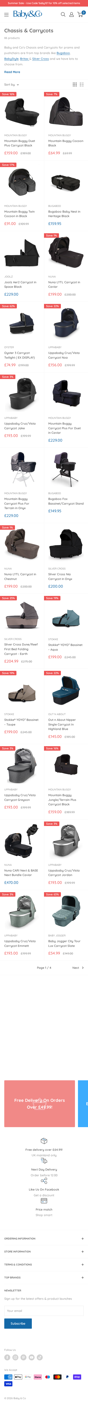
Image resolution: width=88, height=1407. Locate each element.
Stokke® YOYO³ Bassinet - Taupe (21, 722)
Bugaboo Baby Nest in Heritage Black (64, 214)
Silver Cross (40, 59)
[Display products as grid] (75, 84)
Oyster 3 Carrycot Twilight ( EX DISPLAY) (19, 355)
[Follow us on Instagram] (15, 1357)
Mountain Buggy (15, 135)
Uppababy (55, 347)
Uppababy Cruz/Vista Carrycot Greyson (20, 797)
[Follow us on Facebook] (7, 1357)
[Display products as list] (82, 84)
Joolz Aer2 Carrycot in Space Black (20, 284)
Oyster (9, 347)
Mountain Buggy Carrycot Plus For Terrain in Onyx (16, 503)
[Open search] (63, 14)
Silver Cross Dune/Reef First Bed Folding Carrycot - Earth (21, 649)
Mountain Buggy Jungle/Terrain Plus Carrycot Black (62, 799)
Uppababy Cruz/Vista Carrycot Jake (20, 426)
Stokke (53, 639)
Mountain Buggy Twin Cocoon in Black (19, 214)
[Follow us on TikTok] (40, 1357)
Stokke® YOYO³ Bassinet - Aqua (65, 647)
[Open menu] (6, 14)
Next (75, 968)
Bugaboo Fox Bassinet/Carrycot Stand (66, 501)
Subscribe (18, 1323)
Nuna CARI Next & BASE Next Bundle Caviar (21, 873)
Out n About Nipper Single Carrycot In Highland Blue (62, 724)
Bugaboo (63, 53)
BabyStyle (11, 59)
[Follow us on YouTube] (32, 1357)
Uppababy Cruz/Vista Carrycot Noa (64, 355)
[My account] (71, 14)
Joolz (8, 276)
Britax (24, 59)
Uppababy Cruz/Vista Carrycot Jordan (64, 873)
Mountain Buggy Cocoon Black (65, 143)
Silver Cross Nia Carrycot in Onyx (60, 576)
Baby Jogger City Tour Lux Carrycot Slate (64, 943)
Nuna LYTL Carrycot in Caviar (64, 284)
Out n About (57, 714)
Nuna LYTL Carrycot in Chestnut (20, 576)
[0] (80, 14)
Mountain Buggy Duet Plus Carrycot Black (19, 143)
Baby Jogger (57, 935)
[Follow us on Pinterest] (23, 1357)
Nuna (52, 276)
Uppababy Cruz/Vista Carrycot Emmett (20, 943)
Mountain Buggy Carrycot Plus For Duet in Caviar (64, 428)
